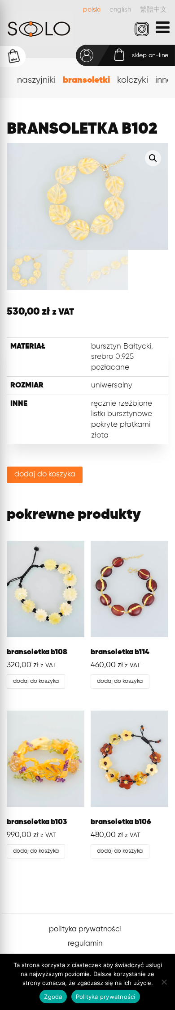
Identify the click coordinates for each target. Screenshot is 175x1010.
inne (163, 80)
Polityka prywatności (106, 996)
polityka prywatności (85, 929)
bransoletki (86, 80)
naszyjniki (36, 80)
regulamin (85, 943)
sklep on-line (150, 55)
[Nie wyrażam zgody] (163, 981)
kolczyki (132, 80)
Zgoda (53, 996)
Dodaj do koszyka (44, 474)
